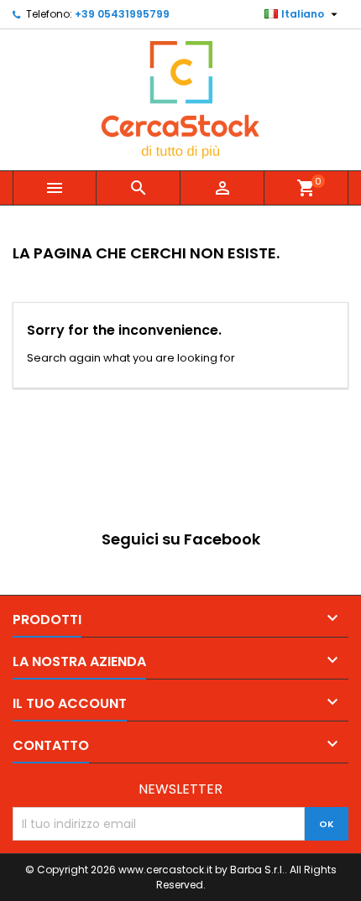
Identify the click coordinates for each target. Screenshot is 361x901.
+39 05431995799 (122, 14)
